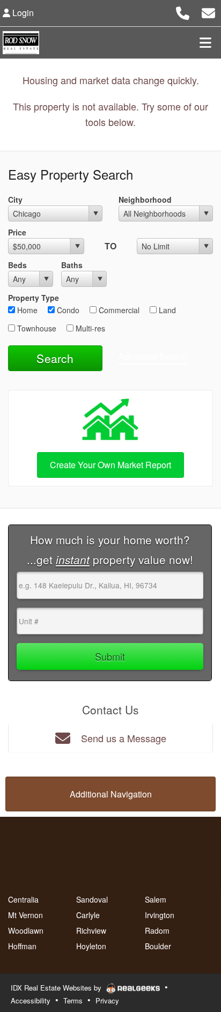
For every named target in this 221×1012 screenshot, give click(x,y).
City (15, 199)
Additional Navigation (111, 794)
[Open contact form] (208, 11)
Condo (67, 310)
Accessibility (30, 1000)
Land (166, 310)
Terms (73, 1000)
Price (17, 232)
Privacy (107, 1000)
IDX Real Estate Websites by (57, 988)
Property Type (33, 297)
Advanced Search (153, 356)
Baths (72, 265)
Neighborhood (145, 199)
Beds (17, 265)
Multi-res (89, 328)
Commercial (118, 310)
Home (26, 310)
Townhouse (35, 328)
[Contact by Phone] (182, 11)
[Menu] (205, 42)
